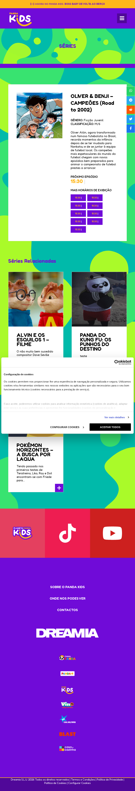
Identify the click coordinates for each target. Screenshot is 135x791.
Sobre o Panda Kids (67, 587)
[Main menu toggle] (122, 18)
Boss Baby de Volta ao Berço (85, 3)
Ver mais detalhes (114, 417)
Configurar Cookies (79, 783)
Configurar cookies (65, 427)
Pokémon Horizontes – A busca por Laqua (35, 452)
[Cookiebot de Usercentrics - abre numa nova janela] (116, 362)
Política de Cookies (55, 783)
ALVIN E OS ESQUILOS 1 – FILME (33, 339)
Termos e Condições (83, 779)
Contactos (67, 610)
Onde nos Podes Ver (67, 598)
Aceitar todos (110, 427)
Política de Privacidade (110, 779)
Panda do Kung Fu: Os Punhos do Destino (95, 342)
